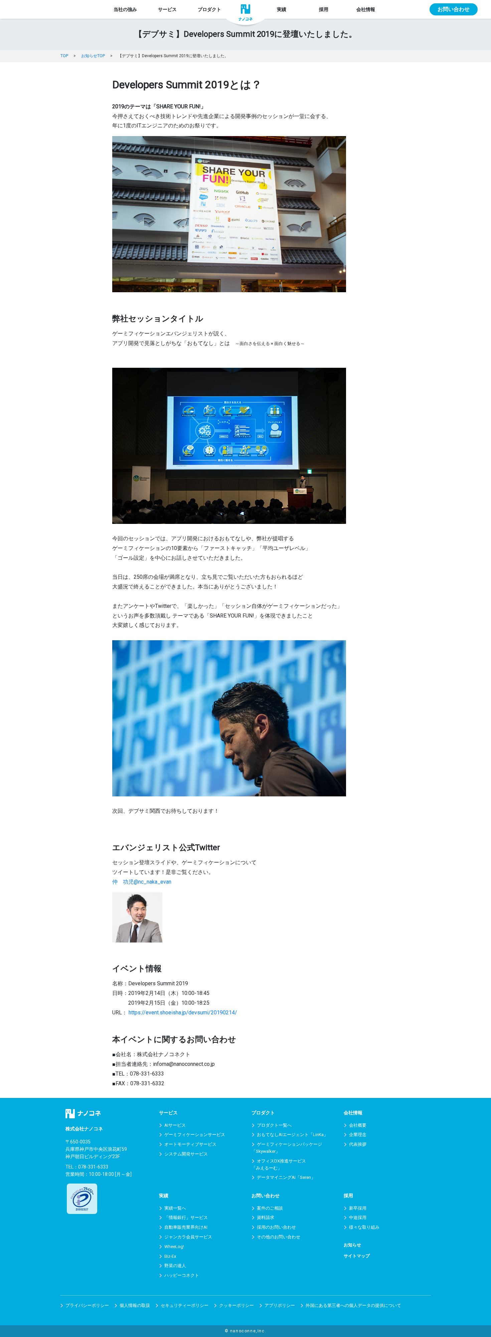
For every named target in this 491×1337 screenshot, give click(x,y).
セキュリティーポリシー (184, 1305)
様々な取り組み (364, 1227)
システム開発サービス (186, 1153)
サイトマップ (357, 1255)
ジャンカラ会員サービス (188, 1236)
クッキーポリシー (236, 1305)
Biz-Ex (170, 1256)
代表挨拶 (357, 1144)
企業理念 (357, 1134)
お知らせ (352, 1244)
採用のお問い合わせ (276, 1227)
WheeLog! (174, 1246)
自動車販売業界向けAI (185, 1227)
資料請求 (265, 1217)
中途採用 (357, 1217)
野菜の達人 (175, 1265)
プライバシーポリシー (87, 1305)
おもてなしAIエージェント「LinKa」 (292, 1134)
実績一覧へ (175, 1208)
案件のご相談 (270, 1208)
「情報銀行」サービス (186, 1217)
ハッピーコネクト (181, 1275)
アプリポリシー (280, 1305)
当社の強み (125, 9)
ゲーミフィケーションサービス (194, 1134)
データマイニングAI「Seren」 (286, 1177)
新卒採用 (357, 1208)
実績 (281, 9)
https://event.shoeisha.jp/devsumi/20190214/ (182, 1012)
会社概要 (357, 1125)
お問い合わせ (454, 9)
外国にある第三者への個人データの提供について (353, 1305)
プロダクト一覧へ (274, 1125)
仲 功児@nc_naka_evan (141, 882)
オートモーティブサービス (190, 1144)
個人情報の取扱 (135, 1305)
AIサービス (175, 1125)
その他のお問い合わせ (278, 1236)
